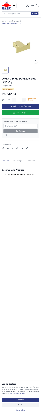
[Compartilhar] (27, 148)
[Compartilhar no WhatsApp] (12, 148)
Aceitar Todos (20, 400)
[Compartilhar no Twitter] (8, 148)
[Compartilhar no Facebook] (3, 148)
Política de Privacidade (17, 394)
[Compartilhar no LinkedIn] (22, 148)
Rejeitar (20, 405)
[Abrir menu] (14, 5)
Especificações (18, 161)
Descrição (5, 161)
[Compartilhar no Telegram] (17, 148)
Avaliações (31, 161)
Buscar (34, 14)
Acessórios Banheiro (15, 21)
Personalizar (20, 410)
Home (4, 21)
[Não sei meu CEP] (20, 135)
